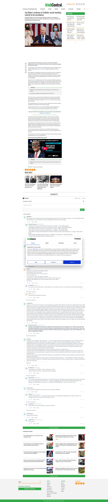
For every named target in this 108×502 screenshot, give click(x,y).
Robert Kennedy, (33, 80)
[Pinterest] (84, 4)
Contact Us (49, 488)
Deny (36, 262)
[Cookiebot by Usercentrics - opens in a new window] (75, 239)
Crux (57, 73)
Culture (63, 488)
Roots (62, 491)
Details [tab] (46, 243)
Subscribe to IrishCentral (45, 113)
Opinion (63, 486)
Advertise (49, 489)
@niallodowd (34, 22)
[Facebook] (77, 4)
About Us (49, 486)
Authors (49, 483)
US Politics (40, 166)
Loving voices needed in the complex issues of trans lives (42, 93)
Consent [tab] (33, 243)
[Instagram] (81, 4)
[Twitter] (79, 4)
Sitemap (49, 496)
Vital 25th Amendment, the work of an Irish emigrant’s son (30, 185)
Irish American (47, 99)
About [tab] (75, 243)
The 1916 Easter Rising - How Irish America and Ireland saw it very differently (43, 186)
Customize (53, 262)
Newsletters (71, 4)
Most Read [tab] (69, 14)
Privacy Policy (50, 491)
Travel (62, 489)
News (62, 483)
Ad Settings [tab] (61, 243)
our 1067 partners (35, 249)
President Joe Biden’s (41, 68)
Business (63, 485)
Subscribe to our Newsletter (29, 488)
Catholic (41, 106)
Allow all (72, 262)
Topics (48, 485)
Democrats (35, 166)
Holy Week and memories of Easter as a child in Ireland (56, 185)
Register (49, 494)
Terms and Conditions (52, 493)
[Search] (84, 9)
